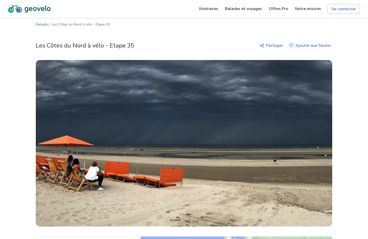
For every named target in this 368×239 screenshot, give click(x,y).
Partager (274, 45)
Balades (42, 24)
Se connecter (343, 9)
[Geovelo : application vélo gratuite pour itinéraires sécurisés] (29, 9)
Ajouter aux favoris (313, 45)
